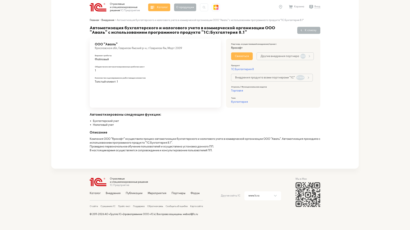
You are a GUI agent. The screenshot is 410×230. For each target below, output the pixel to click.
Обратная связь (155, 206)
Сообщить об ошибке (177, 206)
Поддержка (139, 206)
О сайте (94, 206)
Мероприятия (157, 193)
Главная (94, 20)
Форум (195, 193)
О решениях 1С (107, 206)
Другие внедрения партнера (283, 56)
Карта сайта (196, 206)
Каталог (95, 193)
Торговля (237, 90)
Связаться (242, 56)
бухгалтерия (239, 101)
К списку (310, 30)
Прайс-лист (124, 206)
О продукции (185, 7)
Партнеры (178, 193)
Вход (317, 6)
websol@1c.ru (190, 214)
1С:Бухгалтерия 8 (242, 69)
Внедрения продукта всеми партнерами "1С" (269, 77)
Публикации (134, 193)
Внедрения (107, 20)
